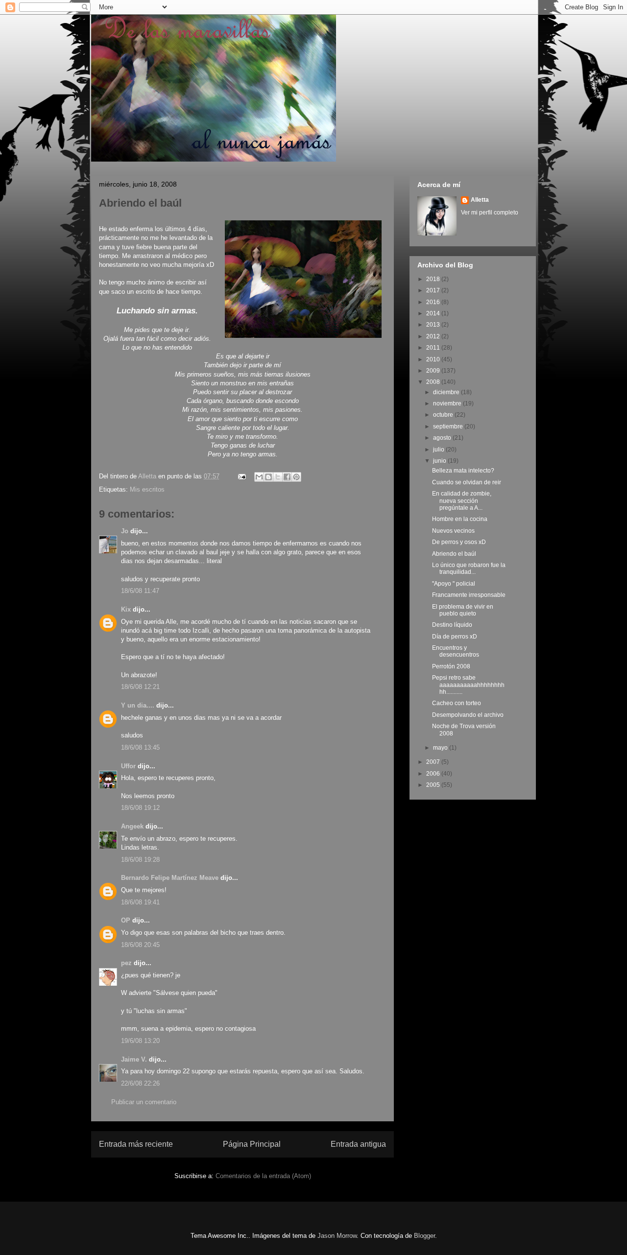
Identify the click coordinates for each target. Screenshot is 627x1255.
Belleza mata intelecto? (463, 470)
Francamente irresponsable (469, 595)
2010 (433, 359)
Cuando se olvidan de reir (466, 482)
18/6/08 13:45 (140, 747)
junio (440, 460)
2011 (433, 347)
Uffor (128, 766)
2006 (433, 773)
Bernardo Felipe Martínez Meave (169, 877)
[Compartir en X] (278, 477)
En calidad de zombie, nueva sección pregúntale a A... (461, 500)
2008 (433, 382)
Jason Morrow (337, 1235)
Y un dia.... (137, 705)
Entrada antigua (358, 1144)
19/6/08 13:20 (140, 1040)
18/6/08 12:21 (140, 686)
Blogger (424, 1235)
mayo (441, 747)
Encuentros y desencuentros (455, 651)
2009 (433, 370)
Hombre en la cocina (459, 519)
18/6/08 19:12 (140, 807)
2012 (433, 336)
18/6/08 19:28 (140, 859)
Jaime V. (134, 1059)
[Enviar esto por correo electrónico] (259, 477)
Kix (126, 609)
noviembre (448, 403)
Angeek (132, 826)
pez (126, 963)
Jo (124, 531)
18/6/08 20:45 (140, 944)
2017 (433, 290)
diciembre (447, 392)
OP (125, 920)
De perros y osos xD (459, 542)
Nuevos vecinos (453, 530)
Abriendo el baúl (454, 553)
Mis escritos (147, 489)
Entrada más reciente (136, 1144)
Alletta (480, 199)
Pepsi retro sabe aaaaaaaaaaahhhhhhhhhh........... (468, 684)
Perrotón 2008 (451, 666)
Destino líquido (452, 624)
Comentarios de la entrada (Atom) (263, 1176)
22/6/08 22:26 (140, 1083)
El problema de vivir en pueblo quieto (462, 610)
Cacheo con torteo (456, 703)
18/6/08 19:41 (140, 902)
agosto (443, 437)
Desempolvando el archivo (468, 714)
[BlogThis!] (268, 477)
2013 (433, 324)
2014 (433, 313)
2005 (433, 784)
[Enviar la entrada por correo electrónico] (241, 476)
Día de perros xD (454, 636)
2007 (433, 761)
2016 (433, 302)
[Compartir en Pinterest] (296, 477)
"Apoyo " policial (453, 583)
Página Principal (252, 1144)
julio (439, 449)
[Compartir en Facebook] (287, 477)
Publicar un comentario (143, 1102)
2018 (433, 279)
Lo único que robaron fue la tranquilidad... (469, 568)
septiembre (448, 426)
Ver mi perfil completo (489, 212)
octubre (444, 414)
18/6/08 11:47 (140, 590)
